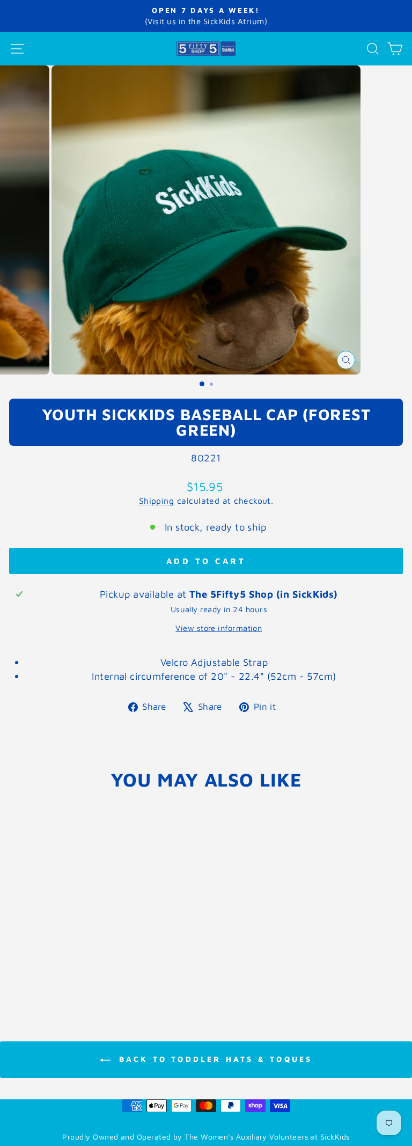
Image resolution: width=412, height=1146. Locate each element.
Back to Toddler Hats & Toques (214, 1058)
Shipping (156, 500)
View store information (218, 628)
